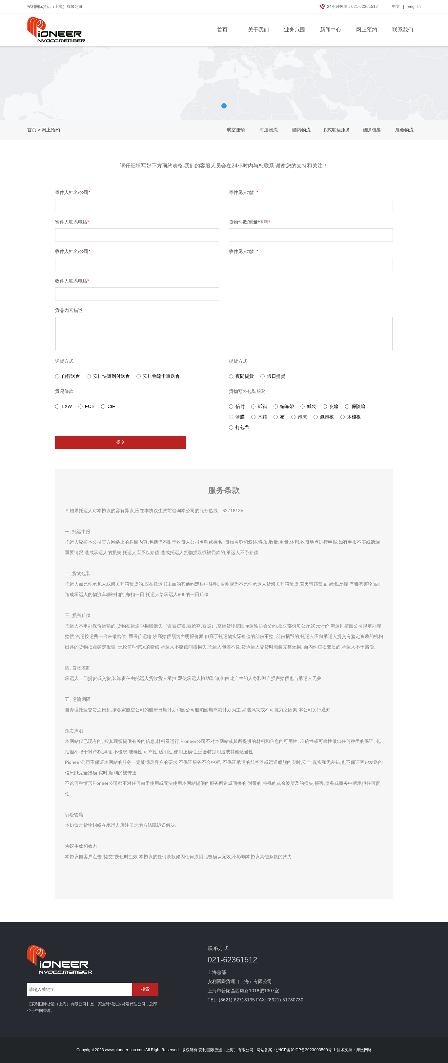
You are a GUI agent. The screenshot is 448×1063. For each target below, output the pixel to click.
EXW (67, 406)
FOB (89, 406)
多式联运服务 (336, 129)
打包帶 (242, 427)
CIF (111, 406)
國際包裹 (371, 129)
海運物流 (268, 129)
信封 (240, 406)
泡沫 (302, 416)
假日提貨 (276, 376)
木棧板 (354, 416)
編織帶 (287, 406)
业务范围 (294, 29)
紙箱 (262, 406)
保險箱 (358, 406)
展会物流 (404, 129)
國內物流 (301, 129)
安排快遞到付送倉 (111, 376)
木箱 (262, 416)
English (414, 6)
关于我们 (258, 29)
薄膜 (240, 416)
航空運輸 (236, 129)
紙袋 (311, 406)
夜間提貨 (244, 376)
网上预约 (366, 29)
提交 (120, 442)
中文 (396, 6)
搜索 (145, 989)
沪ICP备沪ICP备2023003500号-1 (306, 1050)
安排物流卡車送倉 (161, 376)
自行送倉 (71, 376)
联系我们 (402, 29)
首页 (222, 29)
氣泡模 (327, 416)
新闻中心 (330, 29)
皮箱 (333, 406)
